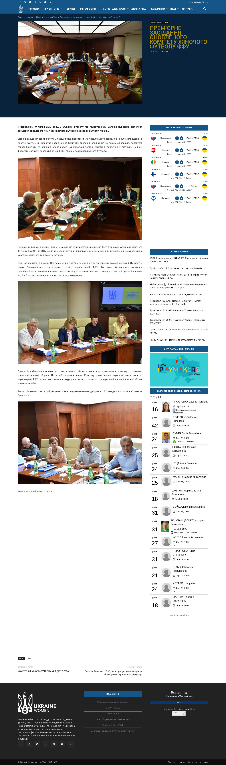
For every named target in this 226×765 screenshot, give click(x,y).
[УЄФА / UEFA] (113, 708)
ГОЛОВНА (34, 8)
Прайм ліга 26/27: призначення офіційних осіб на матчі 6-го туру (179, 331)
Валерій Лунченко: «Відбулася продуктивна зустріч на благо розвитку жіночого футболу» (113, 673)
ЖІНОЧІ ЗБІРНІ (88, 8)
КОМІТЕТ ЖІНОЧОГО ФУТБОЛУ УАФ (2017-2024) (43, 671)
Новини (181, 762)
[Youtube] (45, 2)
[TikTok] (35, 2)
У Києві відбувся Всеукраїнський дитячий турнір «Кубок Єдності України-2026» (178, 276)
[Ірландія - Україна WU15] (179, 162)
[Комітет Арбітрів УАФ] (113, 725)
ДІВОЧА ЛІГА (138, 8)
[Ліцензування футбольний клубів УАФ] (113, 731)
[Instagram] (25, 2)
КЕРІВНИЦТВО (51, 8)
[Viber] (83, 110)
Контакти (204, 762)
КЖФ (29, 658)
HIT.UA (175, 712)
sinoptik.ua (190, 709)
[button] (204, 9)
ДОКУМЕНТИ (158, 8)
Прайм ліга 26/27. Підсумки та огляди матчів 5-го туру (177, 340)
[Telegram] (30, 2)
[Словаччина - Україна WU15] (179, 138)
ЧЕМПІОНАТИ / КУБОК (114, 8)
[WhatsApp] (90, 110)
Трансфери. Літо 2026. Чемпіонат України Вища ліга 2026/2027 (176, 312)
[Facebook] (20, 2)
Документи (192, 762)
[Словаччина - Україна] (179, 186)
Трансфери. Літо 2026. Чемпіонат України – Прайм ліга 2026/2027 (177, 321)
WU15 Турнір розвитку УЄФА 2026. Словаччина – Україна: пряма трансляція (179, 260)
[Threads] (50, 2)
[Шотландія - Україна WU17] (179, 198)
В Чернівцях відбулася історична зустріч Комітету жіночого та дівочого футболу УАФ (175, 302)
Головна (171, 762)
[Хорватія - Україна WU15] (179, 150)
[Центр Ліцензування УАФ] (113, 719)
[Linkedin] (98, 110)
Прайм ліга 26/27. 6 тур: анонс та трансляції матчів (176, 268)
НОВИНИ (70, 8)
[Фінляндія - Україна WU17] (179, 174)
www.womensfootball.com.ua (36, 491)
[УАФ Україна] (113, 702)
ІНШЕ (173, 8)
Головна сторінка (25, 17)
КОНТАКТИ (188, 8)
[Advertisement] (80, 629)
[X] (40, 2)
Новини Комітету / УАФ (46, 17)
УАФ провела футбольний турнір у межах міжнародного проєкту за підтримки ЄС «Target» (178, 286)
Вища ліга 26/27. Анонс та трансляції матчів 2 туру (176, 294)
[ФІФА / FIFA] (113, 714)
